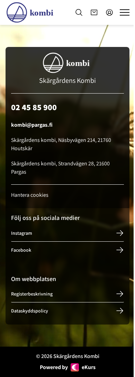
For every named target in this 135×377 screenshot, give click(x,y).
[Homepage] (31, 12)
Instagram (21, 233)
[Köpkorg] (94, 12)
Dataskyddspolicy (29, 311)
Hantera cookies (29, 195)
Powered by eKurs (68, 367)
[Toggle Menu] (124, 12)
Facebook (21, 250)
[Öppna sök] (79, 12)
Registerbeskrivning (32, 294)
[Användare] (109, 12)
